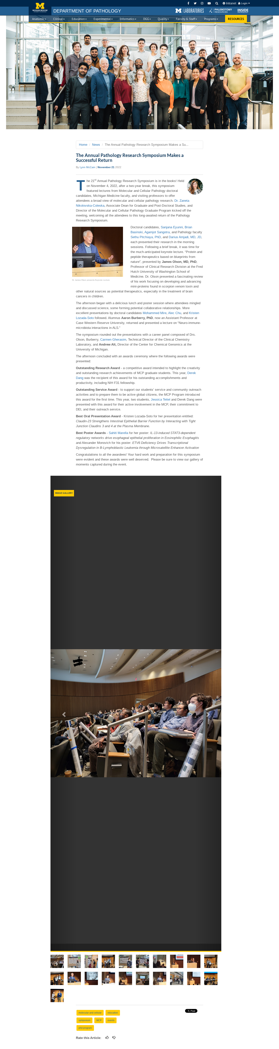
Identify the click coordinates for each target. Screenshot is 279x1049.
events (111, 1020)
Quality (162, 19)
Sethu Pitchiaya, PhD (146, 237)
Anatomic (38, 19)
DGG (146, 19)
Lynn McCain (87, 167)
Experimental (102, 19)
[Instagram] (202, 3)
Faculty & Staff (185, 19)
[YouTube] (209, 3)
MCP (99, 1020)
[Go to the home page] (40, 7)
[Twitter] (195, 3)
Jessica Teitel (160, 399)
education (113, 1012)
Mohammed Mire (154, 313)
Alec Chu (174, 313)
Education (78, 19)
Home (83, 144)
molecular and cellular (90, 1012)
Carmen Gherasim (113, 339)
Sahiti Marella (118, 433)
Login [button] (244, 3)
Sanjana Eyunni (172, 227)
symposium (84, 1020)
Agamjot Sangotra (157, 232)
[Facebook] (188, 3)
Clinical (58, 19)
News (96, 144)
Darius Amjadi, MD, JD (185, 237)
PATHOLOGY (87, 10)
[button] (190, 11)
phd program (85, 1028)
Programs (210, 19)
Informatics (127, 19)
